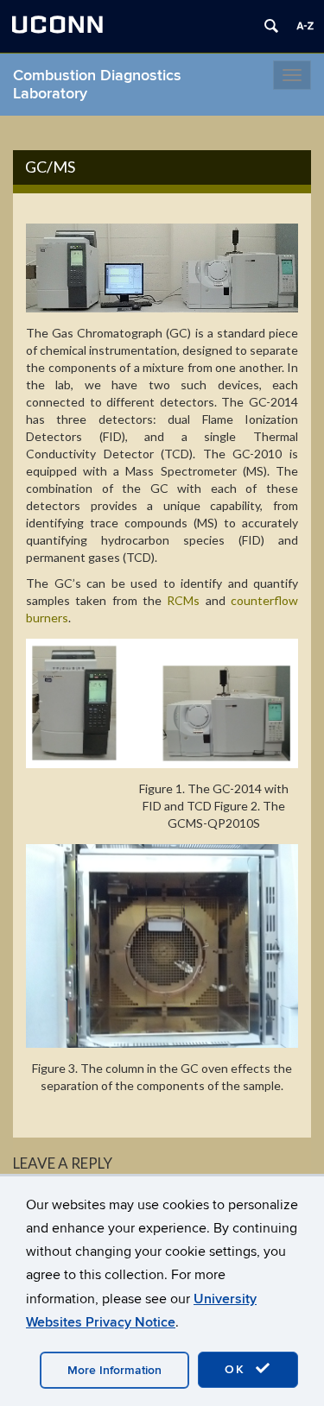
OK (238, 1369)
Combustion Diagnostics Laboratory (97, 84)
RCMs (184, 600)
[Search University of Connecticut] (271, 26)
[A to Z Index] (305, 26)
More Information (114, 1370)
